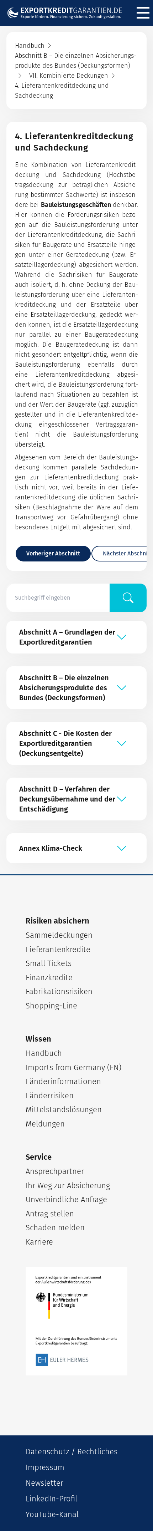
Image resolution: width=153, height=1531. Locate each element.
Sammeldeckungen (59, 935)
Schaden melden (55, 1227)
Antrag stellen (50, 1214)
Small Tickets (49, 963)
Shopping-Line (51, 1006)
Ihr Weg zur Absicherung (68, 1185)
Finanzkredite (49, 977)
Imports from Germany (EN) (73, 1067)
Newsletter (44, 1483)
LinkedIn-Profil (51, 1499)
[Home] (68, 13)
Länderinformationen (63, 1081)
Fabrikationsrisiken (59, 991)
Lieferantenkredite (58, 949)
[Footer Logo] (76, 1321)
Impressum (45, 1467)
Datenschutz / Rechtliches (71, 1451)
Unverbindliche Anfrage (66, 1199)
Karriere (39, 1242)
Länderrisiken (50, 1095)
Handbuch (44, 1053)
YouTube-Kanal (52, 1514)
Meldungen (45, 1124)
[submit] (128, 598)
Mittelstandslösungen (64, 1109)
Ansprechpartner (55, 1171)
